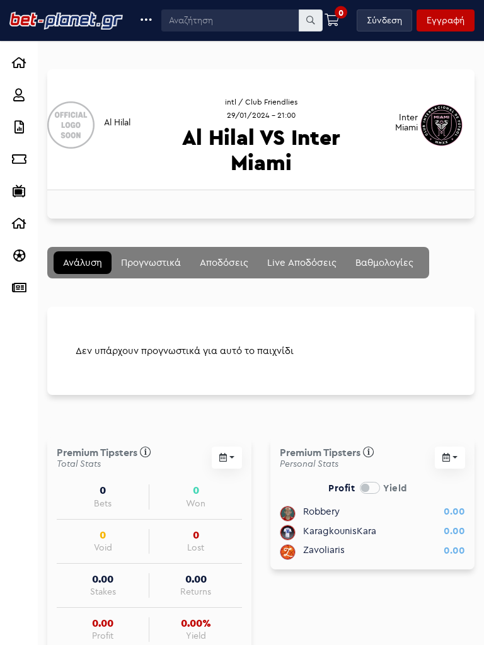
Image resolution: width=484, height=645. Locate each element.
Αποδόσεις (224, 262)
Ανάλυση (82, 262)
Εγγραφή (445, 20)
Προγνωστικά (151, 262)
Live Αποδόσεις (302, 262)
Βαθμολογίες (384, 262)
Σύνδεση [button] (384, 20)
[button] (146, 20)
